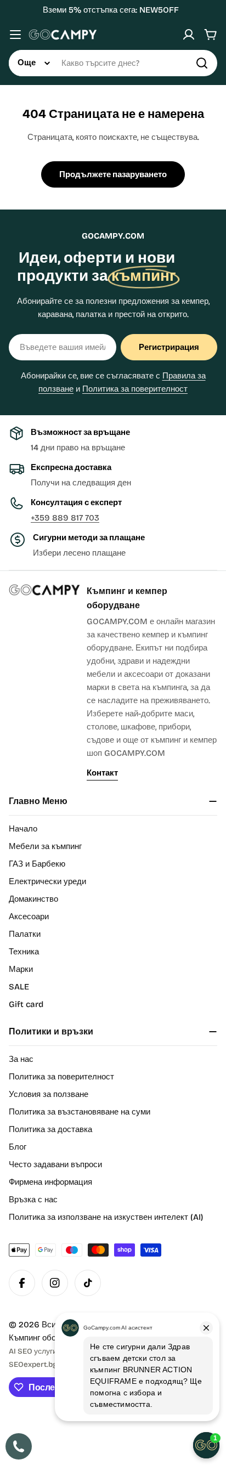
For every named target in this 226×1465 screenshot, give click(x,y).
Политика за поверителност (135, 389)
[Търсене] (201, 63)
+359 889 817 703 (65, 518)
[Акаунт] (188, 34)
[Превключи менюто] (15, 34)
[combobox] (113, 63)
